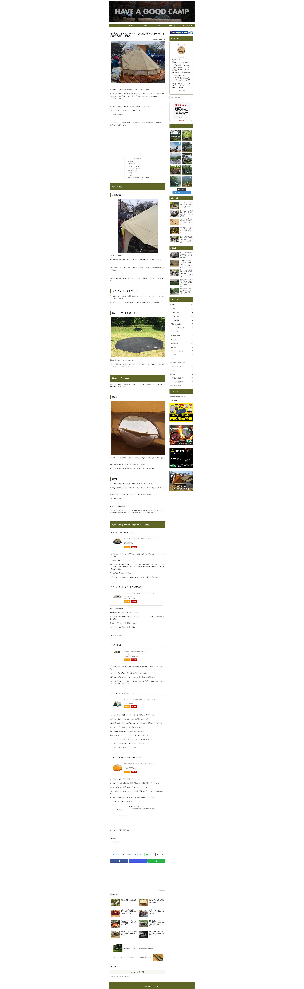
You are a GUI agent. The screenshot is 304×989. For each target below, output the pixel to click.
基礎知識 (181, 374)
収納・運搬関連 (182, 335)
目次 (135, 158)
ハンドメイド (182, 347)
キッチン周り (182, 320)
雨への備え (130, 161)
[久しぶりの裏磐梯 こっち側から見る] (175, 135)
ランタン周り (182, 331)
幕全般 (182, 308)
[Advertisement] (137, 143)
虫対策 (130, 175)
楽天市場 (134, 547)
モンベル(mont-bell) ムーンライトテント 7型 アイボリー (140, 538)
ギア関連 (181, 304)
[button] (191, 97)
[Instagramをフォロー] (138, 861)
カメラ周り (182, 355)
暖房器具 (182, 339)
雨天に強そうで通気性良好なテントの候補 (138, 177)
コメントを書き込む (138, 972)
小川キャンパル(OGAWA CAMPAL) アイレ (136, 651)
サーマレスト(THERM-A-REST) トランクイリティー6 (139, 699)
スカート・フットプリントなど (137, 168)
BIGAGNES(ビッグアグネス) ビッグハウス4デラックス (139, 763)
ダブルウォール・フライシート (137, 166)
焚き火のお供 (182, 312)
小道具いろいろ (182, 343)
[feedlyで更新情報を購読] (156, 861)
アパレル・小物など (182, 351)
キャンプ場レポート (182, 366)
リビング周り (182, 316)
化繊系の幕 (132, 164)
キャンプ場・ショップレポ (181, 362)
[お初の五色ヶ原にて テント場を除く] (175, 158)
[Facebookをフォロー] (119, 861)
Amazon (127, 547)
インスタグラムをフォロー (181, 192)
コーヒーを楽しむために (182, 328)
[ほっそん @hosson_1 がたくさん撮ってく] (175, 147)
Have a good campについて (177, 396)
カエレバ (131, 542)
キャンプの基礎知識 (182, 382)
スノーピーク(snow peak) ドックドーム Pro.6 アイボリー (140, 593)
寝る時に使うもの (182, 324)
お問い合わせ (173, 400)
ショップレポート (182, 370)
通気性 (130, 173)
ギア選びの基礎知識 (182, 378)
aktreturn (181, 57)
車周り (182, 358)
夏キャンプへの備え (133, 170)
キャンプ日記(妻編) (181, 385)
